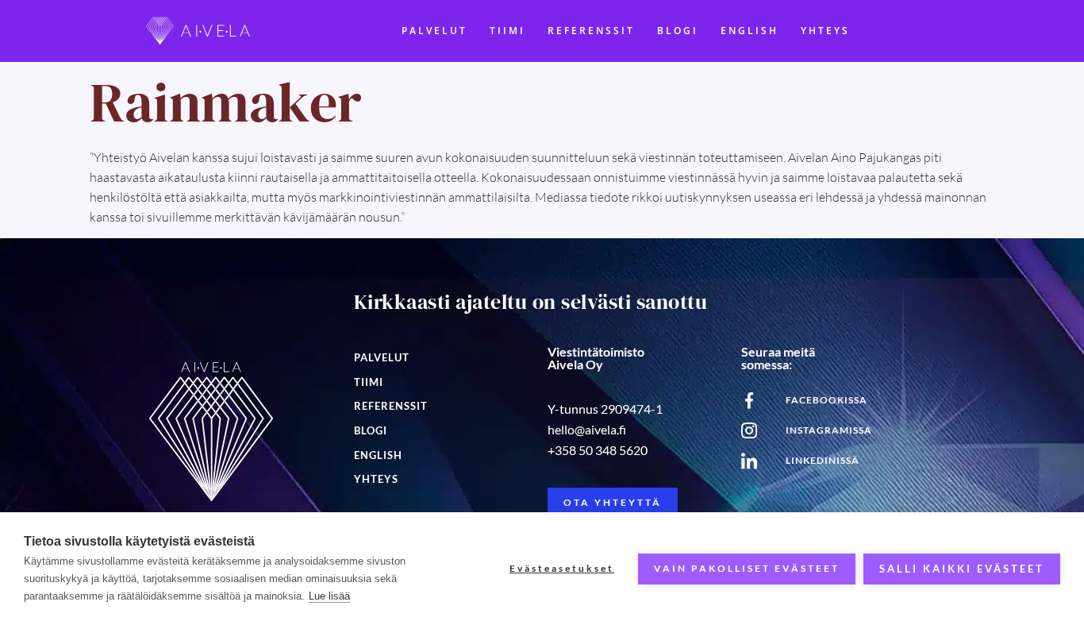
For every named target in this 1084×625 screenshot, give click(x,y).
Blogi (677, 30)
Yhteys (825, 30)
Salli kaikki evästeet (961, 568)
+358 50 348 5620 (598, 449)
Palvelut (434, 30)
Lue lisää (329, 596)
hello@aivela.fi (587, 429)
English (749, 30)
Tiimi (507, 30)
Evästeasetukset (561, 568)
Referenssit (591, 30)
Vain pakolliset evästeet (747, 568)
